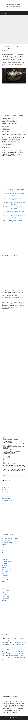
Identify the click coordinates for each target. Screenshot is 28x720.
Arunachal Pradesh (7, 542)
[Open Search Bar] (26, 13)
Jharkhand (5, 563)
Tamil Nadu (5, 590)
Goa (3, 555)
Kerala (4, 567)
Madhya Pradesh (6, 569)
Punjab (4, 584)
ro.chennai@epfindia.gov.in (13, 141)
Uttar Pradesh (6, 596)
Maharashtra (5, 571)
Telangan (4, 592)
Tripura (4, 594)
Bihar (3, 546)
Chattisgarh (5, 548)
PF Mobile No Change (8, 487)
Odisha (4, 582)
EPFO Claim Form (7, 500)
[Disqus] (14, 454)
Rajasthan (5, 586)
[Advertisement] (14, 30)
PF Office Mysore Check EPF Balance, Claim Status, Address (13, 644)
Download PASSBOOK (8, 496)
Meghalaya (5, 575)
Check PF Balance (7, 492)
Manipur (4, 573)
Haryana (4, 559)
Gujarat (4, 557)
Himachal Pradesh (7, 561)
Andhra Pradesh (6, 540)
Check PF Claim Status (8, 494)
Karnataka (5, 565)
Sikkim (3, 588)
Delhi (3, 551)
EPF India (4, 553)
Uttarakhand (5, 598)
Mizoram (4, 577)
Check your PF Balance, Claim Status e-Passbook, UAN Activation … (13, 657)
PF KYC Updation (6, 490)
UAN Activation (6, 498)
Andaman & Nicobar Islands (10, 538)
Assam (4, 544)
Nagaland (5, 580)
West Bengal (5, 600)
